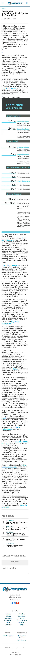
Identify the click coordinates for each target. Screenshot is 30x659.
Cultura (8, 616)
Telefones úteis (8, 636)
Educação (8, 624)
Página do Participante (10, 322)
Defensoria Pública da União (15, 442)
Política (21, 614)
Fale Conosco (22, 640)
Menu (3, 3)
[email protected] (15, 595)
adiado (4, 418)
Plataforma (12, 654)
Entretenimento (22, 620)
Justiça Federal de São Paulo (14, 466)
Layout (12, 652)
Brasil (8, 622)
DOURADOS (8, 618)
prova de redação (9, 88)
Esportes (8, 614)
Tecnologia (21, 616)
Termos (21, 638)
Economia (22, 622)
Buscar (26, 3)
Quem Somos (22, 636)
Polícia (22, 618)
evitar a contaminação (11, 428)
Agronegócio (8, 620)
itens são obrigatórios (14, 239)
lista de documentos (11, 265)
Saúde (22, 624)
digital (15, 369)
